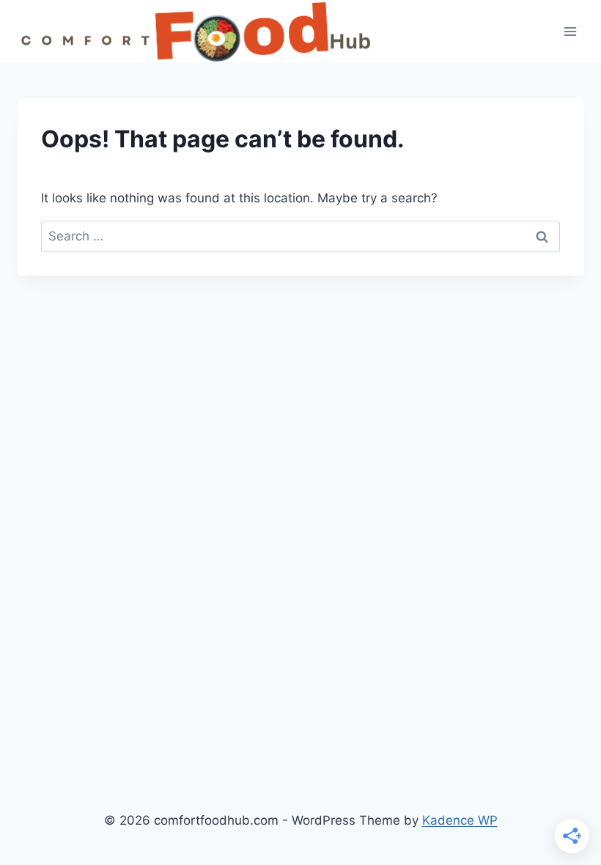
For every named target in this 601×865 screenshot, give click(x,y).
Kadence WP (460, 820)
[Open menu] (569, 32)
